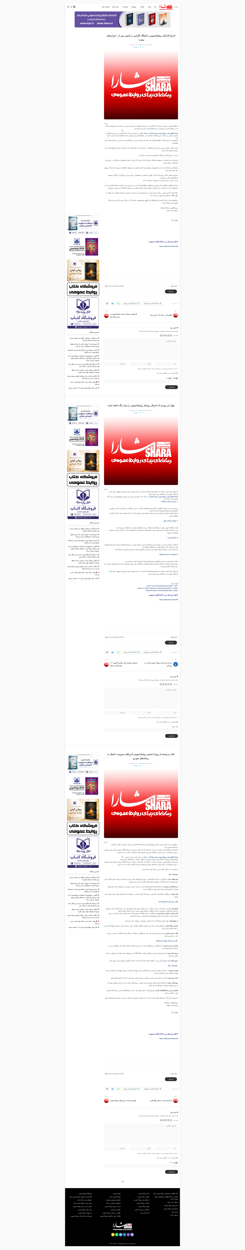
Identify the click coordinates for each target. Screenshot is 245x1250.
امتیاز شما (175, 335)
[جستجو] (68, 7)
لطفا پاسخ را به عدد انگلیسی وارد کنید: (167, 373)
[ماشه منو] (175, 7)
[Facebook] (143, 47)
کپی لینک (171, 291)
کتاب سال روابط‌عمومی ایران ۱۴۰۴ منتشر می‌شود (83, 388)
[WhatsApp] (138, 47)
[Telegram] (134, 47)
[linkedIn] (112, 303)
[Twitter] (141, 47)
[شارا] (165, 7)
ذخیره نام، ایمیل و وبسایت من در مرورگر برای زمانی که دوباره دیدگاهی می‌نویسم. (156, 368)
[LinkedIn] (136, 47)
